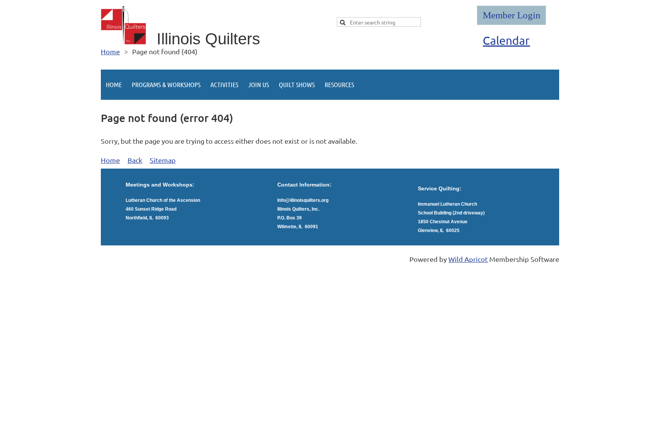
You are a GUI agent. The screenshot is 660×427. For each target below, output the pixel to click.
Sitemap (163, 160)
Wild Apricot (468, 259)
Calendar (506, 40)
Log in (511, 15)
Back (135, 160)
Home (110, 51)
